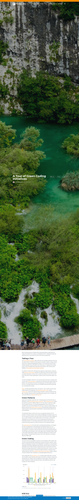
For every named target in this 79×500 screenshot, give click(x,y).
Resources (50, 3)
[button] (52, 177)
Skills (46, 3)
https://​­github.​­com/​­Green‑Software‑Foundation (35, 368)
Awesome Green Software (29, 372)
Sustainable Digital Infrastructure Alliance (41, 451)
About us (55, 3)
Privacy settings (39, 495)
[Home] (19, 3)
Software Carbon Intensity (36, 407)
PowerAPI (33, 394)
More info (26, 498)
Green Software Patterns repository (36, 401)
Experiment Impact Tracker (43, 390)
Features (41, 3)
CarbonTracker (25, 391)
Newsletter (60, 3)
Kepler (23, 388)
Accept (64, 498)
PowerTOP (39, 394)
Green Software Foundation (29, 360)
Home (35, 3)
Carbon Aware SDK (27, 425)
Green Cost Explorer (32, 381)
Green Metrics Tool (35, 455)
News (38, 3)
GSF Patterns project (49, 401)
